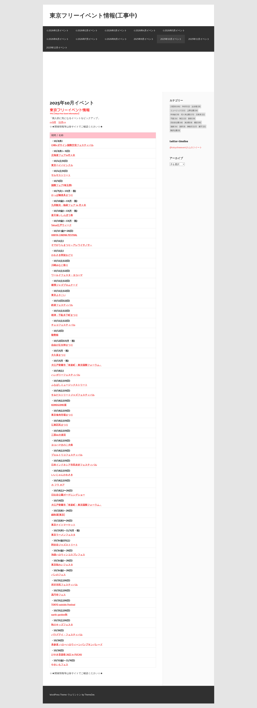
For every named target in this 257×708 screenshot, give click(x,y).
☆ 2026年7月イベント (86, 39)
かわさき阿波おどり (62, 255)
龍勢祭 (54, 334)
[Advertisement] (128, 71)
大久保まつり (58, 355)
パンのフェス (58, 574)
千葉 (174, 118)
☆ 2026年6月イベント (57, 39)
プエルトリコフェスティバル (67, 454)
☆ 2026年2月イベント (86, 30)
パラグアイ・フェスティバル (67, 634)
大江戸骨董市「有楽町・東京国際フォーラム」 (76, 365)
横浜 (197, 122)
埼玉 (182, 118)
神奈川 (192, 126)
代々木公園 (187, 114)
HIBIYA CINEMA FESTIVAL (64, 235)
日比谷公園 (177, 122)
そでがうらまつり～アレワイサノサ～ (71, 245)
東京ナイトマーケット (63, 524)
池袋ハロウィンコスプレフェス (68, 554)
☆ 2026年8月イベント (116, 39)
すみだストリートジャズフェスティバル (73, 394)
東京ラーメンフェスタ (63, 534)
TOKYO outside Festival (63, 604)
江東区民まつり (59, 424)
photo (186, 106)
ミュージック (178, 110)
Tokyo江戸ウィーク (61, 225)
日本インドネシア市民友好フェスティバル (74, 464)
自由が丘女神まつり (62, 345)
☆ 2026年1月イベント (57, 30)
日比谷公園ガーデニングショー (68, 494)
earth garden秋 (59, 614)
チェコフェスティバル (63, 324)
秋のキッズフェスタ (62, 624)
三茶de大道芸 (58, 434)
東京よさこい (58, 295)
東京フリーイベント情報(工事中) (93, 15)
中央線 (175, 114)
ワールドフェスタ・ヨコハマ (67, 275)
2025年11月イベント (198, 39)
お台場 (196, 106)
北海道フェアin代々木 (63, 155)
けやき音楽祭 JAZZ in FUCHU (66, 654)
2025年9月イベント (144, 39)
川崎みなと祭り (59, 265)
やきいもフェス (59, 664)
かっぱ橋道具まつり (62, 195)
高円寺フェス (58, 594)
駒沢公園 (175, 130)
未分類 (188, 122)
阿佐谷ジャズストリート (64, 544)
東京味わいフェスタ (62, 564)
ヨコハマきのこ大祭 (62, 444)
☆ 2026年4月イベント (144, 30)
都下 (202, 126)
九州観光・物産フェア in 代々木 (68, 205)
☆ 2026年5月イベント (173, 30)
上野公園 (192, 110)
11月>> (62, 122)
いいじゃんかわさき (62, 474)
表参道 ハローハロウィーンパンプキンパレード (77, 644)
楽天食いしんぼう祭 (62, 215)
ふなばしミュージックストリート (69, 384)
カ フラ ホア (58, 484)
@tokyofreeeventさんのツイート (186, 147)
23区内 (175, 106)
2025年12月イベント (56, 47)
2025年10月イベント (171, 39)
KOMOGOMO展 (59, 404)
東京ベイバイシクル (62, 165)
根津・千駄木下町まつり (64, 315)
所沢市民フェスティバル (64, 584)
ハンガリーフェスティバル (65, 374)
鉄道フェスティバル (62, 305)
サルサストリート (61, 175)
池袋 (174, 126)
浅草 (182, 126)
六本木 (200, 114)
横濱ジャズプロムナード (64, 285)
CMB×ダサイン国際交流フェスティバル (72, 145)
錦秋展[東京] (58, 514)
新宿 (191, 118)
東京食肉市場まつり (62, 414)
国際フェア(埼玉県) (61, 185)
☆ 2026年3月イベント (115, 30)
